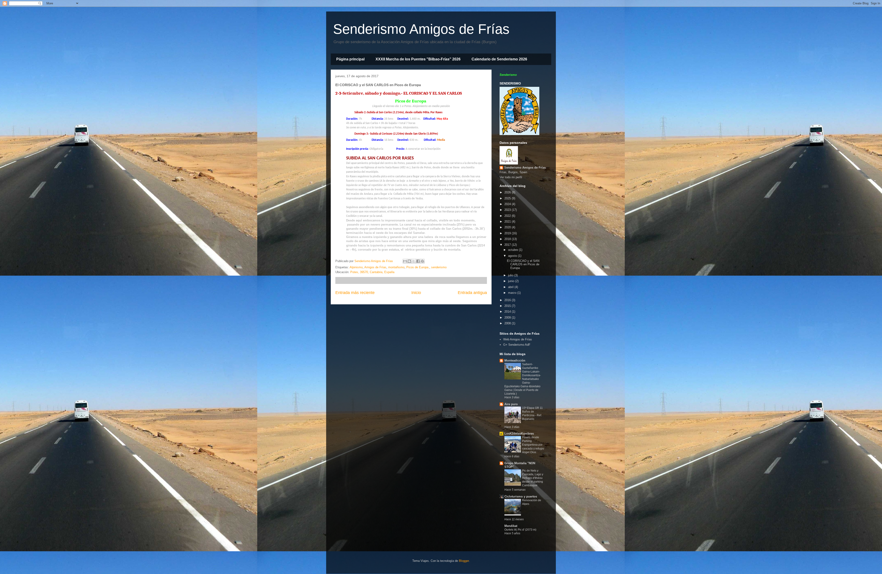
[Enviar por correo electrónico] (405, 261)
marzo (512, 292)
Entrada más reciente (355, 292)
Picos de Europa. (417, 267)
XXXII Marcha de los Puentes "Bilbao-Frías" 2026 (418, 59)
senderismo (439, 267)
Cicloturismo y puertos (520, 496)
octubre (513, 250)
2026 (508, 192)
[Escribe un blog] (409, 261)
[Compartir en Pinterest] (422, 261)
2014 (508, 311)
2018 (508, 239)
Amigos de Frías (375, 267)
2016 (508, 300)
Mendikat (510, 526)
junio (511, 281)
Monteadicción (514, 360)
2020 (508, 227)
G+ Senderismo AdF (516, 344)
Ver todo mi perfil (511, 177)
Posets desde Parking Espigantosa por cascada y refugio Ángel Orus (533, 445)
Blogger (464, 561)
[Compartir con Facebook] (418, 261)
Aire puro (511, 404)
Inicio (416, 292)
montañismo (396, 267)
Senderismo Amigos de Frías (421, 29)
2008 (508, 323)
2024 (508, 204)
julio (511, 275)
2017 (508, 244)
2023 (508, 210)
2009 (508, 317)
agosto (513, 255)
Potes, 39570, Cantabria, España (372, 272)
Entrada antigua (472, 292)
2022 (508, 216)
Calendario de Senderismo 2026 (499, 59)
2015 (508, 306)
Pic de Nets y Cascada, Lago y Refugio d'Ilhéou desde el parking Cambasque (532, 478)
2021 (508, 221)
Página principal (350, 59)
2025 (508, 198)
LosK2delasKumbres (519, 433)
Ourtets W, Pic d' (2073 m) (520, 529)
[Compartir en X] (413, 261)
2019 (508, 233)
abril (511, 287)
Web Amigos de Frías (517, 339)
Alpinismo (356, 267)
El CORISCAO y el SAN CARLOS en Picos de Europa (523, 264)
